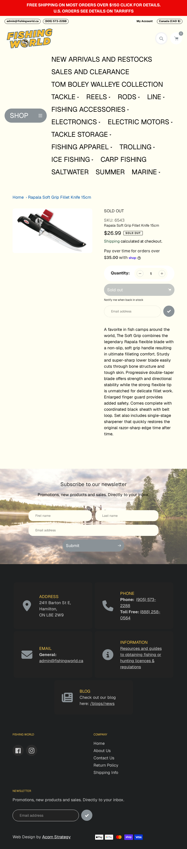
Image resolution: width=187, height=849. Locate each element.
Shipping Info (106, 772)
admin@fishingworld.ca (23, 21)
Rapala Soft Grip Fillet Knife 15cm (59, 197)
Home (18, 197)
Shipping (112, 241)
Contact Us (104, 757)
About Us (102, 750)
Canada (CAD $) (169, 21)
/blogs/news (102, 703)
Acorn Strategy (56, 836)
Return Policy (106, 765)
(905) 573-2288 (56, 21)
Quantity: (120, 273)
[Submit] (86, 815)
